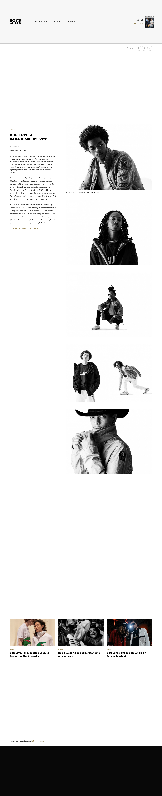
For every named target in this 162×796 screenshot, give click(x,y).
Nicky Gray (22, 150)
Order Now (138, 23)
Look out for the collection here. (24, 228)
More (71, 22)
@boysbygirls (37, 741)
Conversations (40, 22)
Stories (58, 22)
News (12, 129)
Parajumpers (92, 193)
